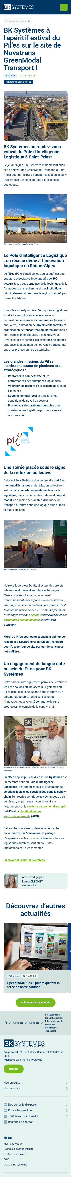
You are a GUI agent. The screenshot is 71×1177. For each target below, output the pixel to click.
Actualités (18, 1023)
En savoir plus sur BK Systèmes (24, 860)
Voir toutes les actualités (35, 1002)
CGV (6, 1159)
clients (35, 615)
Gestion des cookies (15, 1154)
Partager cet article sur (16, 82)
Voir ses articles (30, 885)
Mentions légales (13, 1143)
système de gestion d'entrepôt (46, 806)
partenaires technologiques (22, 619)
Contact (13, 1068)
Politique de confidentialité (18, 1148)
